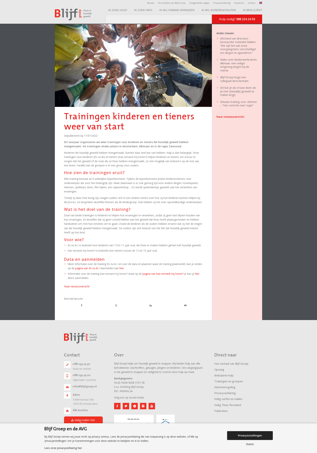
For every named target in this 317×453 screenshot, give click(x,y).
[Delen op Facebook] (81, 305)
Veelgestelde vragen (199, 2)
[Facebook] (117, 406)
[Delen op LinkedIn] (151, 305)
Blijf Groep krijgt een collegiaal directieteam (234, 79)
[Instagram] (143, 406)
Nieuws (150, 2)
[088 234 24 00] (67, 376)
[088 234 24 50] (67, 364)
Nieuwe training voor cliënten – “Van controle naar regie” (238, 103)
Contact (251, 2)
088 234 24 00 (82, 375)
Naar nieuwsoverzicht (77, 286)
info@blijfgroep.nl (85, 386)
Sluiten (250, 444)
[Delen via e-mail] (185, 305)
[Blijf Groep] (73, 14)
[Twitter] (126, 406)
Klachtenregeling (224, 387)
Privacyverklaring (221, 2)
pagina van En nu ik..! (87, 268)
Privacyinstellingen (250, 435)
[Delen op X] (116, 305)
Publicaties (221, 411)
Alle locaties (80, 410)
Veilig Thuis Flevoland (227, 405)
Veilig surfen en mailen (228, 399)
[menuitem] (151, 3)
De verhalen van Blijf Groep (171, 2)
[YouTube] (152, 406)
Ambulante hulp (224, 375)
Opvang (219, 369)
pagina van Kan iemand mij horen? (163, 273)
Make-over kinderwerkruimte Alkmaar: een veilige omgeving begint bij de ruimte (238, 65)
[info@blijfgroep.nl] (67, 387)
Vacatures (239, 2)
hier (121, 268)
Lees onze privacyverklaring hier (63, 448)
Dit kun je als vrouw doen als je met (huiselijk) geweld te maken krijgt (238, 91)
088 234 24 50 (81, 364)
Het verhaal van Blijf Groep (231, 363)
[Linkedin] (134, 406)
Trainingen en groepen (228, 381)
